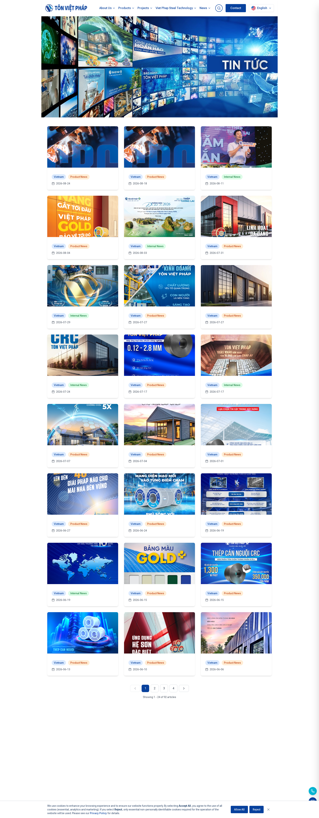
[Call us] (313, 791)
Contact (235, 8)
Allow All (239, 809)
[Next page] (184, 688)
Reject (256, 809)
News (203, 8)
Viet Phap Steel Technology (174, 8)
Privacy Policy (98, 813)
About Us (105, 8)
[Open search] (219, 8)
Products (124, 8)
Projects (143, 8)
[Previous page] (135, 688)
